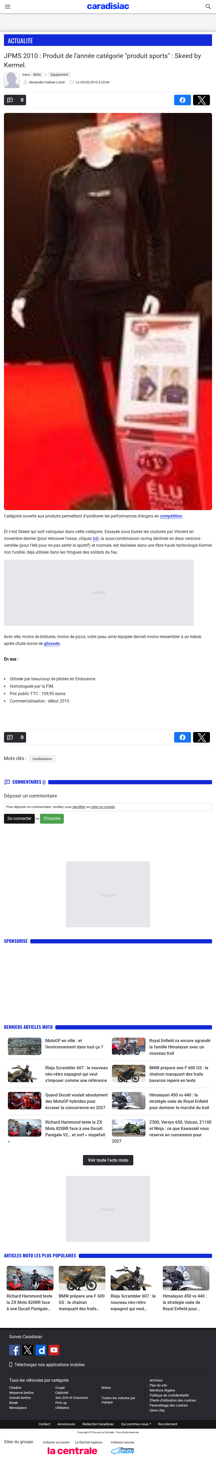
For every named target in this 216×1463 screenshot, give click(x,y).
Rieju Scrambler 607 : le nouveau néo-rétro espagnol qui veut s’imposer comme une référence (76, 1074)
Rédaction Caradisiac (98, 1424)
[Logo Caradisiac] (108, 11)
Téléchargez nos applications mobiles (49, 1364)
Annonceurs (66, 1424)
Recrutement (167, 1424)
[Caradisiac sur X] (28, 1351)
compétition (171, 516)
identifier (78, 807)
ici (95, 538)
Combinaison (42, 759)
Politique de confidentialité (169, 1395)
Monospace (18, 1408)
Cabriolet (61, 1393)
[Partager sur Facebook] (183, 98)
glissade (52, 643)
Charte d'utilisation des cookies (173, 1400)
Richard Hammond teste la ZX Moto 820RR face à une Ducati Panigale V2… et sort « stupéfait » (29, 1303)
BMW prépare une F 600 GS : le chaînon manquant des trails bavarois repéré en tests (178, 1074)
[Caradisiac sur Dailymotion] (41, 1351)
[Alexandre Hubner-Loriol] (12, 87)
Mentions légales (162, 1390)
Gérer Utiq (157, 1410)
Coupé (60, 1388)
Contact (44, 1424)
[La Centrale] (72, 1456)
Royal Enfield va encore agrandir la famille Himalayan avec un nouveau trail (180, 1047)
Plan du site (158, 1385)
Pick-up (61, 1403)
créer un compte (103, 807)
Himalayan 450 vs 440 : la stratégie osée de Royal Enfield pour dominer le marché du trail (179, 1101)
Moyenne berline (21, 1393)
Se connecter (19, 818)
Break (13, 1403)
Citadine (15, 1388)
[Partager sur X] (202, 98)
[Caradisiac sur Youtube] (54, 1351)
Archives (156, 1380)
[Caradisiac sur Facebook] (15, 1351)
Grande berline (20, 1398)
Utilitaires (62, 1408)
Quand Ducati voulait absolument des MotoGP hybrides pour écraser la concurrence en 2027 (76, 1101)
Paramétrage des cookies (169, 1405)
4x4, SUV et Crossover (71, 1398)
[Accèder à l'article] (24, 1046)
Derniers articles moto (28, 1027)
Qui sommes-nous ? (136, 1424)
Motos (106, 1388)
